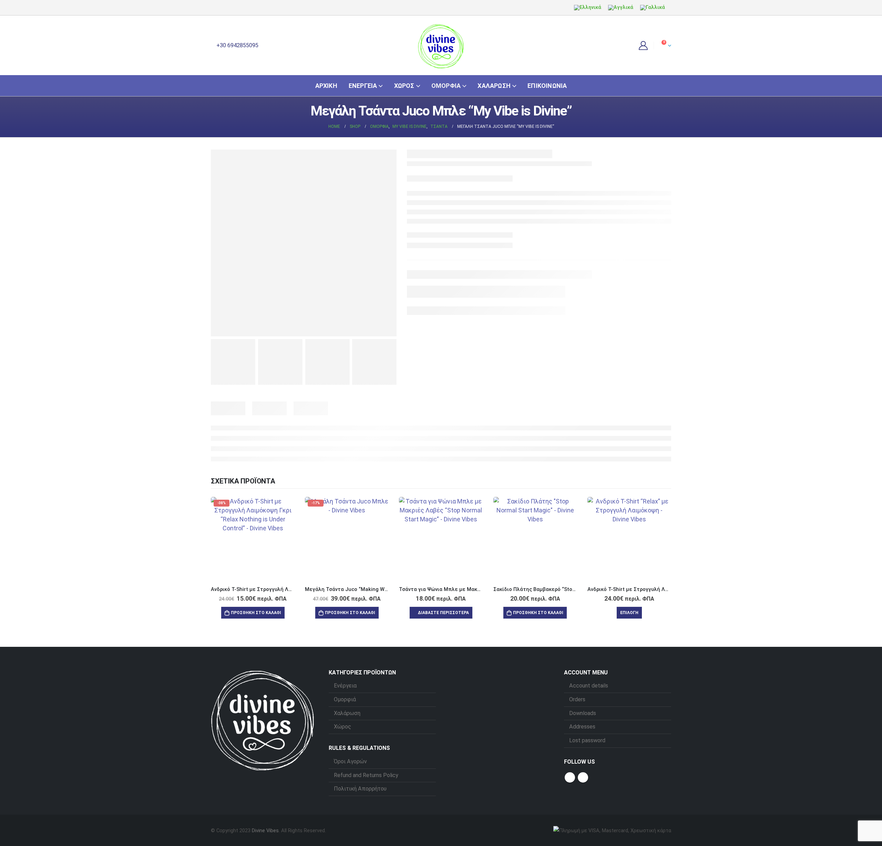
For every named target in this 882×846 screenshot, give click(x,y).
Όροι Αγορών (350, 761)
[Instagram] (228, 7)
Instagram (583, 777)
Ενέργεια (363, 85)
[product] (441, 539)
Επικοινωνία (547, 85)
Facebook (570, 777)
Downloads (582, 713)
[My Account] (643, 45)
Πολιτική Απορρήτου (360, 788)
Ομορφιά (446, 85)
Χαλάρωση (494, 85)
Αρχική (326, 85)
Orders (577, 699)
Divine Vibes (265, 830)
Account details (588, 685)
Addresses (582, 726)
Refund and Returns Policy (366, 775)
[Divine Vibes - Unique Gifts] (262, 720)
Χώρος (404, 85)
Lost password (587, 740)
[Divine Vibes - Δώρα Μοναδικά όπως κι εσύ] (441, 45)
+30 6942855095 (236, 45)
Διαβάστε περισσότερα (443, 612)
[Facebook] (216, 7)
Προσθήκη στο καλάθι (256, 612)
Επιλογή (629, 612)
